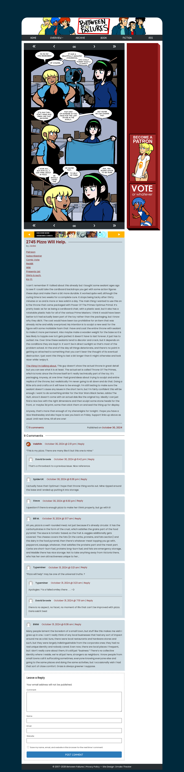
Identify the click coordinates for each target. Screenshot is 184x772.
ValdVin (37, 444)
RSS (151, 38)
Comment (31, 690)
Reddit (29, 263)
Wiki (28, 267)
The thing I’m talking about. (41, 365)
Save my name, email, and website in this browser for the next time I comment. (66, 747)
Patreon (30, 252)
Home (33, 38)
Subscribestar (34, 256)
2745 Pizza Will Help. (46, 242)
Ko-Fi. (29, 279)
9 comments (36, 427)
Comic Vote (33, 259)
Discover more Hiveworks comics (45, 234)
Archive (80, 38)
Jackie (32, 245)
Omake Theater (123, 766)
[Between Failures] (92, 26)
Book (104, 38)
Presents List (33, 271)
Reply (81, 444)
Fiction (127, 38)
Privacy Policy (93, 766)
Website (30, 736)
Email (29, 726)
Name (29, 716)
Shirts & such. (33, 275)
